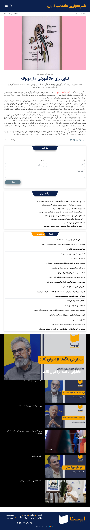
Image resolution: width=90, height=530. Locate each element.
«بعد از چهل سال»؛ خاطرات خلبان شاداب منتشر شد (68, 324)
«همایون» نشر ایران (79, 319)
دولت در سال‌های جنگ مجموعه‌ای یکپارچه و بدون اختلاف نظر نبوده (63, 244)
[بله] (20, 523)
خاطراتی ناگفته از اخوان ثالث (76, 301)
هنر (76, 14)
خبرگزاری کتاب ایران (64, 92)
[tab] (51, 234)
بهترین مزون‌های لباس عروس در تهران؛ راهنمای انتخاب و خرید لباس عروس (61, 291)
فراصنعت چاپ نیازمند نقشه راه (33, 381)
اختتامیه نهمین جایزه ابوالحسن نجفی (30, 480)
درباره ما (26, 517)
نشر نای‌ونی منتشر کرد (45, 74)
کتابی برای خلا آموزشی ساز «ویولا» (45, 78)
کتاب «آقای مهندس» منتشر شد (72, 222)
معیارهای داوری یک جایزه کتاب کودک (73, 286)
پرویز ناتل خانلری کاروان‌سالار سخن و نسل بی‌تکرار (66, 208)
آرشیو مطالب (40, 517)
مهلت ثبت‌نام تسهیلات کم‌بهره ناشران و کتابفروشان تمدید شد (66, 282)
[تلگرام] (27, 523)
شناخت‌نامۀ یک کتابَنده (78, 258)
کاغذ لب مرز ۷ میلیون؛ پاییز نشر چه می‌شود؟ (71, 272)
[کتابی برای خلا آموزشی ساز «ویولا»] (45, 43)
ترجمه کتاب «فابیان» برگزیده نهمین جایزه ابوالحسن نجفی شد (63, 226)
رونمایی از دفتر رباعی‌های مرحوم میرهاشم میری (70, 296)
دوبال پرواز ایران (37, 455)
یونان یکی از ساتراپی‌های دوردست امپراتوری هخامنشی (68, 268)
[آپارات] (31, 523)
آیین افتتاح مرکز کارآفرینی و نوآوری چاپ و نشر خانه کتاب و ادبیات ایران (24, 432)
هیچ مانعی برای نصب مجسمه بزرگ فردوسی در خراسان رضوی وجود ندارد (59, 201)
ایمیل (42, 160)
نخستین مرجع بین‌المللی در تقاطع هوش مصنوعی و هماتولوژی (65, 263)
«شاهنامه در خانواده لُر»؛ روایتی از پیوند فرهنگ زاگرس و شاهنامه (62, 205)
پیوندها (19, 516)
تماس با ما (32, 517)
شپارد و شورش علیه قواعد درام (75, 249)
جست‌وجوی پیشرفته (10, 517)
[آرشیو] (16, 523)
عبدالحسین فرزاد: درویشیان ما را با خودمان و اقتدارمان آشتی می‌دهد (60, 212)
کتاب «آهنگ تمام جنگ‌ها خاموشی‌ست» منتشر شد (66, 219)
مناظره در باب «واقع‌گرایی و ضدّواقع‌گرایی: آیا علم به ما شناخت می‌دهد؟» (62, 329)
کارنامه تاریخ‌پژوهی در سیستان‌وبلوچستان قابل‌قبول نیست (67, 277)
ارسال (13, 182)
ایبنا (66, 6)
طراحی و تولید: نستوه (42, 527)
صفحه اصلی (82, 14)
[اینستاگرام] (23, 523)
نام (84, 160)
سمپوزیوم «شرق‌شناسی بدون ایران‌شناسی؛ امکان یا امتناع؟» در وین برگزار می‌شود (59, 310)
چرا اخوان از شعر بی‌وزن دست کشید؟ (30, 405)
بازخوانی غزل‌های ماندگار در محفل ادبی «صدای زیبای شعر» (63, 215)
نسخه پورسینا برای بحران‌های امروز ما (73, 254)
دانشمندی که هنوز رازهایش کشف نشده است (71, 239)
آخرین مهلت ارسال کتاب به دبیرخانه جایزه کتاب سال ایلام (67, 315)
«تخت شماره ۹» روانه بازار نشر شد (74, 305)
